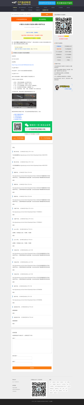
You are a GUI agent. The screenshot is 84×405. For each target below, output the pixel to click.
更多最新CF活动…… (18, 119)
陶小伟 (15, 151)
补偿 (64, 390)
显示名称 (14, 355)
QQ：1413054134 (15, 381)
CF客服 (68, 60)
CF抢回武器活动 (17, 116)
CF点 (50, 384)
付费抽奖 (54, 384)
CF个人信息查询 (59, 51)
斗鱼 (65, 382)
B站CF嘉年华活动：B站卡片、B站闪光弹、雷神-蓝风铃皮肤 (63, 79)
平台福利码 (51, 386)
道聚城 (68, 382)
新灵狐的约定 (58, 54)
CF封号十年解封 (68, 51)
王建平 (15, 208)
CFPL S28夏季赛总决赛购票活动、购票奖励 (62, 76)
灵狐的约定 (56, 388)
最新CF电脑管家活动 (18, 114)
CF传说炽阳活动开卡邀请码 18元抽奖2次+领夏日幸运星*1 (63, 67)
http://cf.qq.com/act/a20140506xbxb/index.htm (23, 65)
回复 (13, 158)
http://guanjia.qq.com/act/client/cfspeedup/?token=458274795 (32, 155)
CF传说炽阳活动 (21, 19)
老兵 (67, 384)
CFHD (66, 388)
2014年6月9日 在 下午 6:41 (27, 307)
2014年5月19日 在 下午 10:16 (26, 208)
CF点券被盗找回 (68, 49)
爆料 (66, 390)
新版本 (58, 382)
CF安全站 (59, 60)
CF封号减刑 (68, 57)
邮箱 (13, 361)
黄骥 (15, 172)
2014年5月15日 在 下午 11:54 (26, 151)
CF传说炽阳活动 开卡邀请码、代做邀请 (32, 38)
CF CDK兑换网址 (68, 54)
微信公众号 (59, 384)
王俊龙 (15, 250)
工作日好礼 (64, 384)
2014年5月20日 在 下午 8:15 (26, 229)
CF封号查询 (59, 57)
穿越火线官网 (14, 387)
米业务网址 (42, 19)
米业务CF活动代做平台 (16, 389)
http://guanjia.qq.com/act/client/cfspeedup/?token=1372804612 (27, 212)
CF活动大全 (59, 46)
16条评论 (38, 27)
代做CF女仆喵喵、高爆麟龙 (32, 32)
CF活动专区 (21, 3)
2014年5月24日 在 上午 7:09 (26, 250)
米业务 (51, 390)
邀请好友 (54, 382)
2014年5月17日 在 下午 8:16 (25, 172)
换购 (57, 390)
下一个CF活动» (46, 138)
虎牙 (60, 388)
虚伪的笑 (16, 307)
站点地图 (50, 401)
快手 (50, 382)
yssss (15, 229)
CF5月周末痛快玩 (18, 117)
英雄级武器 (51, 388)
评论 (13, 338)
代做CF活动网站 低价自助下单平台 (60, 386)
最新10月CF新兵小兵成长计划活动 (22, 49)
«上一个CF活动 (18, 138)
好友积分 (61, 382)
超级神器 (60, 390)
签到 (54, 390)
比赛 (63, 388)
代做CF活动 (59, 49)
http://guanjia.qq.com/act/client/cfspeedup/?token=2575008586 (27, 289)
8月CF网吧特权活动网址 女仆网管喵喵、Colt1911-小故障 (62, 73)
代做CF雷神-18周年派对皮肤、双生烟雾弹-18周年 (32, 35)
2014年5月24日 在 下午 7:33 (25, 286)
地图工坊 (55, 392)
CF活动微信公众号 (68, 46)
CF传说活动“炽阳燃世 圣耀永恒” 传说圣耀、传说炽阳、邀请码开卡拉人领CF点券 (63, 70)
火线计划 (68, 386)
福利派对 (51, 392)
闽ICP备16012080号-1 (45, 401)
